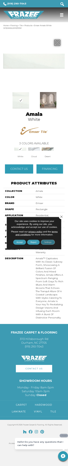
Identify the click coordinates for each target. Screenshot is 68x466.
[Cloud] (34, 149)
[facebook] (30, 432)
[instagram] (36, 432)
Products (28, 25)
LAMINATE (19, 411)
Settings (47, 242)
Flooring (14, 25)
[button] (34, 368)
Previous (5, 98)
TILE (53, 411)
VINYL (38, 411)
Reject (33, 242)
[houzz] (24, 432)
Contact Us (19, 168)
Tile (21, 25)
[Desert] (48, 149)
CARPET (21, 404)
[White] (20, 149)
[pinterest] (42, 432)
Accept (20, 242)
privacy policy (35, 231)
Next (63, 98)
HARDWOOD (43, 404)
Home (6, 25)
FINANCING (50, 168)
